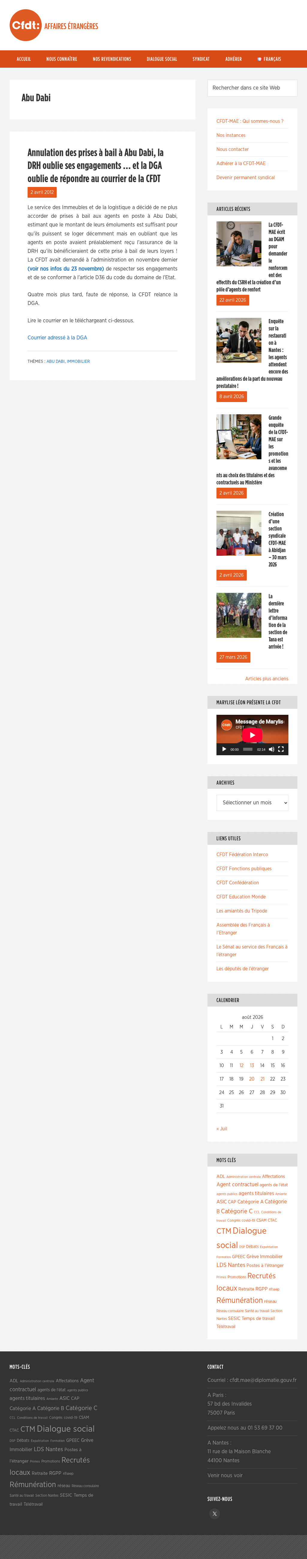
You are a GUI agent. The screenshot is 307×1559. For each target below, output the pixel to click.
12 (241, 1065)
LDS (221, 1265)
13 (252, 1065)
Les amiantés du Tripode (241, 911)
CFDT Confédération (237, 882)
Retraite (246, 1289)
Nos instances (231, 135)
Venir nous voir (225, 1475)
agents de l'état (274, 1185)
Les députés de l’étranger (242, 968)
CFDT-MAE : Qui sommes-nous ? (249, 121)
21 (262, 1079)
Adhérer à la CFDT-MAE (241, 163)
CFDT (26, 25)
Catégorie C (237, 1211)
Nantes (236, 1265)
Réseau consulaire (230, 1311)
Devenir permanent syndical (245, 177)
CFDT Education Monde (241, 897)
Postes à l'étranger (265, 1265)
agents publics (226, 1194)
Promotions (237, 1277)
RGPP (261, 1289)
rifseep (274, 1289)
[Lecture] (224, 749)
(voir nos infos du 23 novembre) (66, 269)
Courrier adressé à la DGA (57, 338)
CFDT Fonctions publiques (244, 868)
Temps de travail (258, 1318)
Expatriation (269, 1247)
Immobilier (78, 361)
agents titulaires (256, 1193)
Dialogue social (66, 1429)
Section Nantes (46, 1495)
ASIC (221, 1201)
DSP (242, 1247)
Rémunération (239, 1300)
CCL (257, 1212)
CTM (223, 1231)
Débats (252, 1247)
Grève (252, 1256)
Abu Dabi (55, 361)
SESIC (234, 1318)
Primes (221, 1277)
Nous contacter (232, 149)
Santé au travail (257, 1311)
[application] (252, 735)
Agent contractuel (237, 1185)
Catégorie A (250, 1201)
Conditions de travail (32, 1417)
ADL (220, 1176)
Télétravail (225, 1326)
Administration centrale (243, 1177)
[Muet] (272, 749)
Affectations (273, 1176)
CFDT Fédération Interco (242, 854)
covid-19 (248, 1221)
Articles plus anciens (266, 678)
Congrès (233, 1220)
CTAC (272, 1220)
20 (252, 1079)
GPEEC (238, 1257)
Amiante (281, 1194)
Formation (223, 1257)
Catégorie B (50, 1408)
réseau (270, 1301)
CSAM (261, 1220)
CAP (232, 1202)
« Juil (221, 1128)
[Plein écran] (281, 749)
